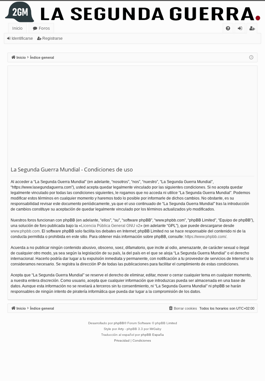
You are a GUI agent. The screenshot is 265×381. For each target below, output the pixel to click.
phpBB (119, 323)
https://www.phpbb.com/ (205, 236)
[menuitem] (228, 28)
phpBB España (152, 334)
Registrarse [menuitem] (253, 29)
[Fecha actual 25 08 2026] (251, 57)
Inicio (17, 28)
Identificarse (22, 38)
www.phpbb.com (25, 231)
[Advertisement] (132, 117)
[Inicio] (132, 12)
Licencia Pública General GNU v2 (110, 225)
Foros (44, 28)
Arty (121, 329)
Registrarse (52, 38)
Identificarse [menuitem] (241, 29)
